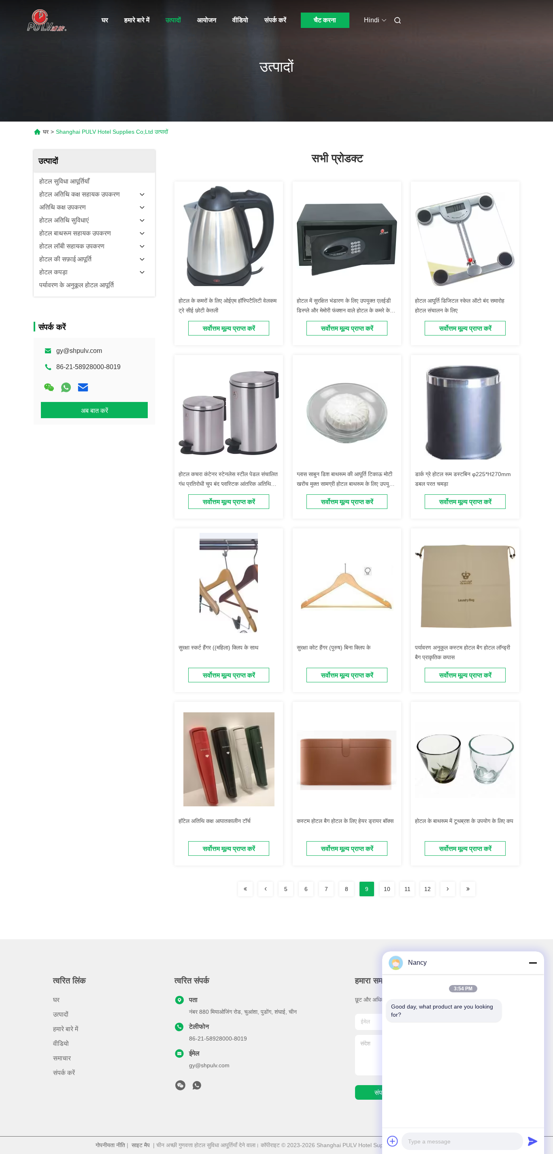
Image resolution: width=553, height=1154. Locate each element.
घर (105, 20)
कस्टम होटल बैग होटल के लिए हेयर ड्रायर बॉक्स (345, 821)
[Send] (532, 1141)
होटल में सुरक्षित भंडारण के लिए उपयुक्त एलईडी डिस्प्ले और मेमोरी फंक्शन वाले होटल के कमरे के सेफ (344, 310)
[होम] (45, 20)
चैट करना (325, 20)
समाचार (62, 1058)
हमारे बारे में (136, 20)
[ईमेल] (83, 387)
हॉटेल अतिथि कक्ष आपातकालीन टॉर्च (215, 821)
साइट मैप (141, 1145)
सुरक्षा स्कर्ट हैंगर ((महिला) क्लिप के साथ (218, 647)
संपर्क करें (275, 20)
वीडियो (240, 20)
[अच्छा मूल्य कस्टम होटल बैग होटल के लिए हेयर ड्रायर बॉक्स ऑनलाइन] (347, 759)
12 (427, 889)
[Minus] (533, 963)
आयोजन (206, 20)
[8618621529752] (196, 1087)
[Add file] (392, 1141)
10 (387, 889)
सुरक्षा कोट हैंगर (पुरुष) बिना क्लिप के (333, 647)
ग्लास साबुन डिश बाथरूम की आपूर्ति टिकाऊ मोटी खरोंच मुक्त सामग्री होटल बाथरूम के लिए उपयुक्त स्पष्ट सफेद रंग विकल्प (346, 484)
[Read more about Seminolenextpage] (245, 889)
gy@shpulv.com (79, 350)
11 (407, 889)
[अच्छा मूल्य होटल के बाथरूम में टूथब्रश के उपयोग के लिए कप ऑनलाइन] (465, 759)
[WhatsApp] (66, 387)
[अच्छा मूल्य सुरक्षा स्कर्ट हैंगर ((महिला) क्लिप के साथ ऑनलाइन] (229, 585)
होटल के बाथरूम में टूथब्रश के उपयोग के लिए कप (464, 821)
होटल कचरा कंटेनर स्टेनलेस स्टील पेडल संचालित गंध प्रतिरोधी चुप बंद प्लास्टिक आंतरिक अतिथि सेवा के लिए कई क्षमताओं (228, 484)
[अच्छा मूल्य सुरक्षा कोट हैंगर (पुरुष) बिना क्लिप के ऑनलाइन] (347, 585)
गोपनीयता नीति (110, 1145)
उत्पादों (173, 20)
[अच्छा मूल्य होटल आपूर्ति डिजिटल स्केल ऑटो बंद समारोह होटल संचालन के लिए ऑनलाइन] (465, 239)
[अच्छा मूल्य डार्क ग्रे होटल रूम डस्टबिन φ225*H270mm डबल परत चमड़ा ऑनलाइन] (465, 412)
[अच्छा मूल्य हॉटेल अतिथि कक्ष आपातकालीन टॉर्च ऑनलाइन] (229, 759)
